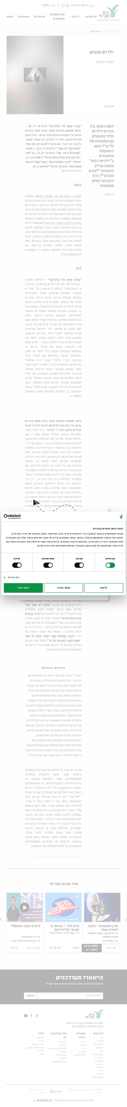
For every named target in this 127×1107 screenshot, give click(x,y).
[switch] (80, 565)
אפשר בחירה (63, 588)
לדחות (103, 588)
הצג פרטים (13, 577)
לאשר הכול (23, 588)
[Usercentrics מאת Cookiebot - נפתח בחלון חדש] (18, 516)
